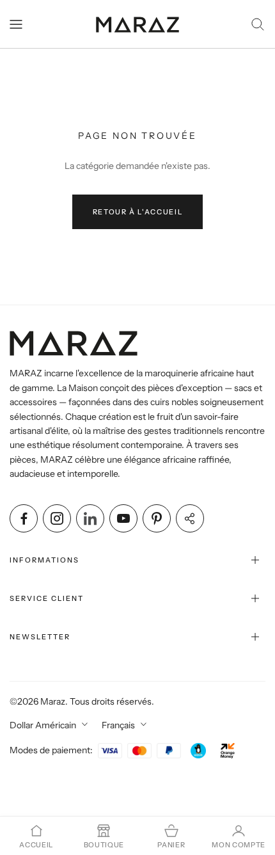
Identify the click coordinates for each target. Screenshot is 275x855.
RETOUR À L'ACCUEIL (138, 211)
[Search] (257, 24)
